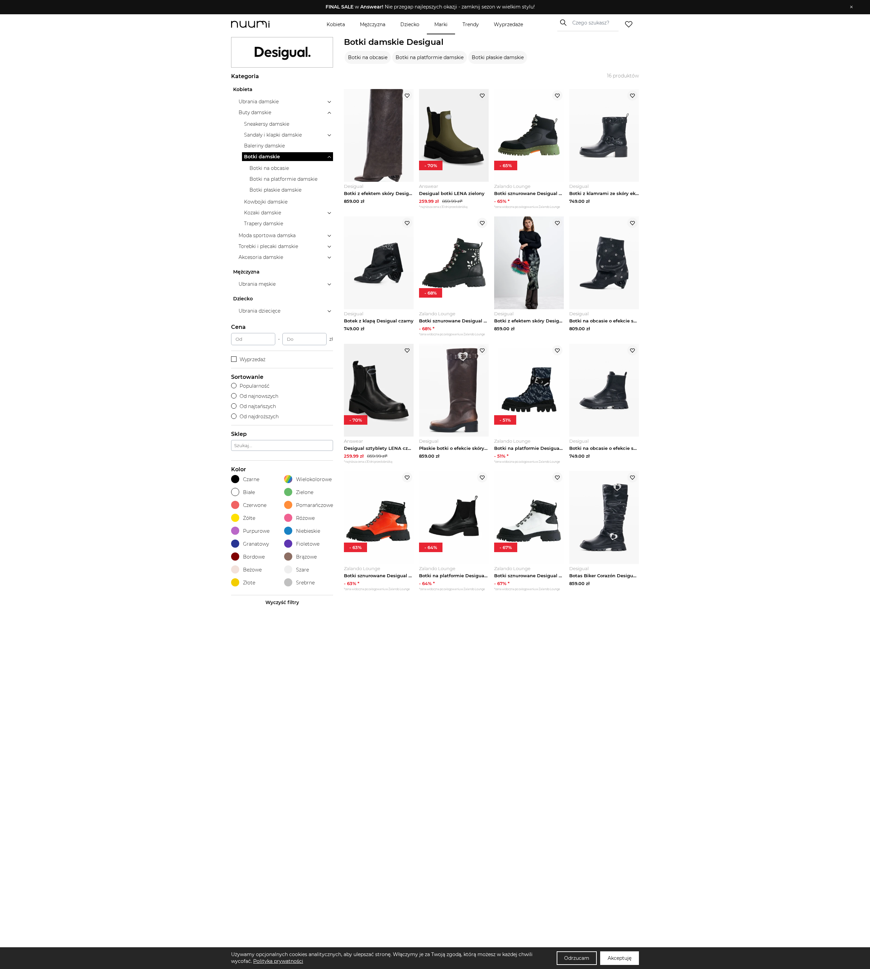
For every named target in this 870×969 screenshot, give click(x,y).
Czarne (251, 479)
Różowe (305, 518)
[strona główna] (261, 24)
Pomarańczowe (314, 505)
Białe (249, 492)
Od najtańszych (258, 406)
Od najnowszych (259, 396)
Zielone (304, 492)
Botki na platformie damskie (430, 57)
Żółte (249, 518)
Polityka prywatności (278, 961)
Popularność (254, 386)
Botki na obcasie (367, 57)
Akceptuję (619, 958)
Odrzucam (576, 958)
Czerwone (254, 505)
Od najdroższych (259, 416)
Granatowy (256, 544)
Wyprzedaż (252, 359)
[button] (430, 7)
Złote (249, 583)
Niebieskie (308, 531)
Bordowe (254, 557)
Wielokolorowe (314, 479)
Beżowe (252, 570)
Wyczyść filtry (282, 602)
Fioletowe (307, 544)
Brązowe (306, 557)
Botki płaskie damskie (498, 57)
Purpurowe (256, 531)
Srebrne (305, 583)
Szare (302, 570)
